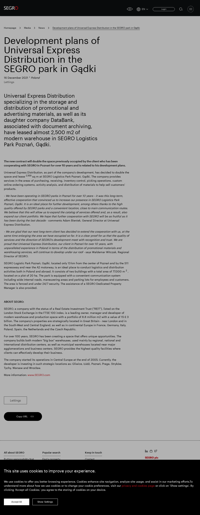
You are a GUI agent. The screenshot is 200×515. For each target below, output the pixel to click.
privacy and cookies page (138, 485)
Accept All (16, 502)
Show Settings (45, 502)
